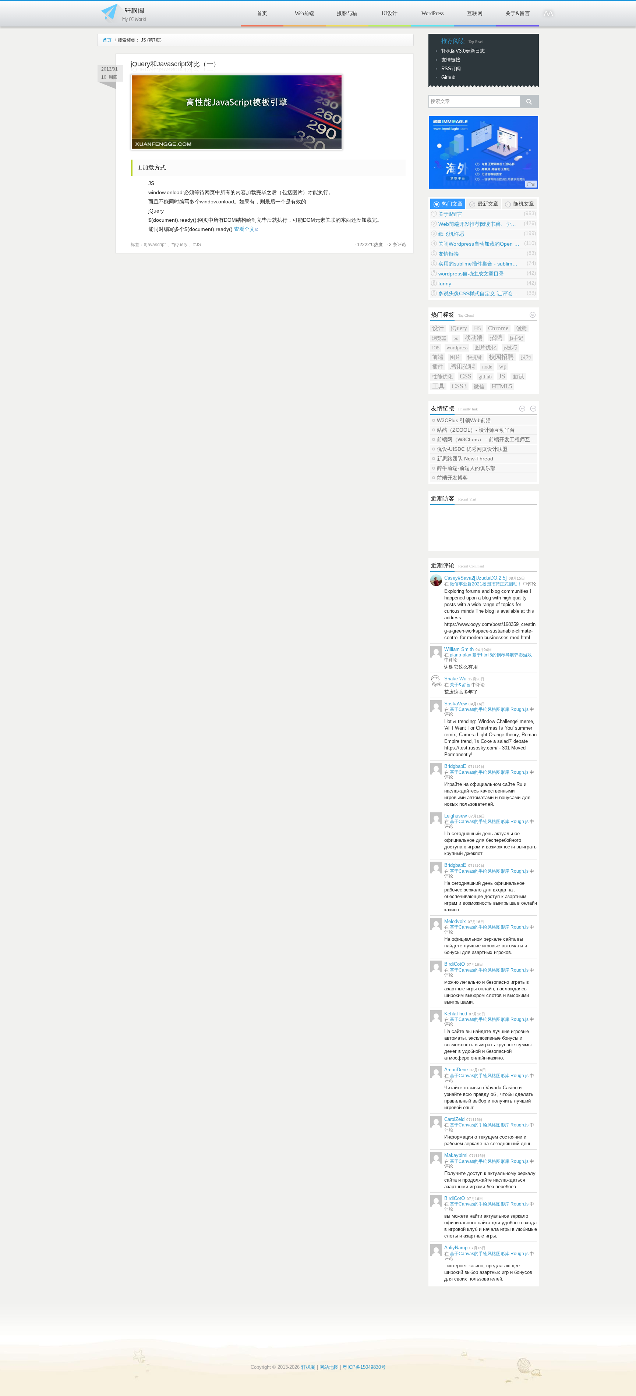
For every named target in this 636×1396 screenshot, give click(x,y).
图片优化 (485, 347)
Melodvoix (455, 921)
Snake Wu (455, 678)
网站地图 (329, 1367)
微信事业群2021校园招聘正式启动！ (486, 584)
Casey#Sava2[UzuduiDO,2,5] (475, 578)
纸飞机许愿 (451, 234)
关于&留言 (517, 13)
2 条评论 (397, 244)
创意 (521, 328)
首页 (262, 13)
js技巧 (510, 347)
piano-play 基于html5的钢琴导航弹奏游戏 (491, 655)
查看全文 (244, 229)
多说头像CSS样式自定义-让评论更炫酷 (478, 293)
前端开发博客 (452, 478)
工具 (438, 386)
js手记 (516, 338)
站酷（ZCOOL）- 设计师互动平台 (476, 430)
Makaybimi (455, 1155)
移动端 (474, 338)
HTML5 (502, 386)
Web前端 (304, 13)
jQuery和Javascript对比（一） (175, 64)
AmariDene (456, 1069)
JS (198, 244)
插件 (437, 366)
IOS (435, 347)
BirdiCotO (454, 964)
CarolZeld (454, 1119)
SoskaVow (455, 703)
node (487, 367)
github (485, 377)
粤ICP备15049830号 (364, 1367)
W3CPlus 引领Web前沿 (464, 420)
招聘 (496, 337)
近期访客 (443, 498)
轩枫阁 (123, 12)
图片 (455, 357)
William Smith (459, 649)
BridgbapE (455, 766)
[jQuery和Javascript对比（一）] (237, 148)
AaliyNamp (455, 1247)
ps (455, 338)
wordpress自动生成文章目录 (471, 274)
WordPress (432, 13)
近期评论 (443, 565)
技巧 (526, 357)
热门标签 (443, 314)
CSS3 (459, 386)
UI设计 (390, 13)
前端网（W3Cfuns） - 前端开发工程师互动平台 (486, 439)
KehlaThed (455, 1013)
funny (444, 283)
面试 (518, 376)
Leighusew (455, 816)
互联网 (475, 13)
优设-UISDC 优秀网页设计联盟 (472, 449)
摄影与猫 (347, 13)
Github (448, 77)
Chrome (498, 328)
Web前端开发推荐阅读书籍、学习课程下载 (478, 224)
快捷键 (474, 357)
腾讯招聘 (462, 366)
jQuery (180, 244)
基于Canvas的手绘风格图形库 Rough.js (489, 709)
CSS (465, 376)
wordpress (456, 347)
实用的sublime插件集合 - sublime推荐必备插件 (478, 264)
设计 (438, 328)
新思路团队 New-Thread (465, 459)
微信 (479, 386)
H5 (477, 328)
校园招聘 (501, 356)
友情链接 (450, 60)
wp (502, 366)
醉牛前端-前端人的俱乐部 (466, 468)
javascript (156, 244)
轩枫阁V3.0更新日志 (463, 51)
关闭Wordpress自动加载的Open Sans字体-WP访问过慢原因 (478, 244)
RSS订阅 (451, 68)
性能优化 (442, 377)
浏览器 (439, 338)
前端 (437, 357)
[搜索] (529, 101)
